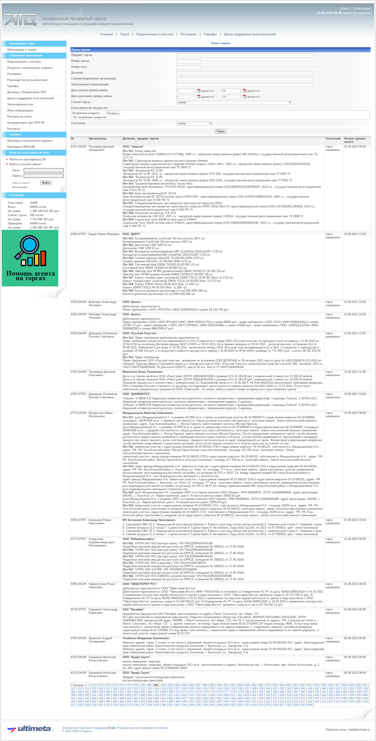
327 (177, 688)
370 (177, 691)
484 (73, 701)
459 (198, 698)
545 (198, 704)
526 (365, 701)
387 (296, 691)
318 (115, 688)
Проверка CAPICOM (21, 146)
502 (198, 701)
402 (101, 695)
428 (282, 695)
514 (282, 701)
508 (240, 701)
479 (338, 698)
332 (212, 688)
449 (129, 698)
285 (184, 685)
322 (143, 688)
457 (184, 698)
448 (122, 698)
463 (226, 698)
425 (261, 695)
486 (87, 701)
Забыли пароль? (21, 182)
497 (163, 701)
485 (80, 701)
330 (198, 688)
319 (122, 688)
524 (351, 701)
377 (226, 691)
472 (289, 698)
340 (268, 688)
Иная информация (20, 110)
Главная (106, 34)
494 (143, 701)
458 (191, 698)
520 (323, 701)
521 (330, 701)
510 (254, 701)
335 (233, 688)
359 (101, 691)
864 (310, 704)
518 (309, 701)
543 (184, 704)
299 (281, 685)
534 (122, 704)
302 (302, 685)
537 (143, 704)
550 (233, 704)
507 (233, 701)
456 (177, 698)
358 (94, 691)
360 (108, 691)
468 (261, 698)
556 (275, 704)
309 (351, 685)
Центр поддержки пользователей (250, 34)
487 (94, 701)
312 (73, 688)
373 (198, 691)
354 (365, 688)
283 (170, 685)
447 (115, 698)
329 (191, 688)
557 (282, 704)
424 (254, 695)
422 (240, 695)
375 (212, 691)
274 (107, 685)
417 (205, 695)
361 (115, 691)
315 (94, 688)
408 (143, 695)
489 (108, 701)
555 (268, 704)
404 (115, 695)
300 (288, 685)
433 (316, 695)
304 (316, 685)
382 (261, 691)
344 (296, 688)
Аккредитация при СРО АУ (25, 122)
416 (198, 695)
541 (170, 704)
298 (274, 685)
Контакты (13, 128)
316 (101, 688)
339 (261, 688)
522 (337, 701)
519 (316, 701)
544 (191, 704)
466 (247, 698)
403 (108, 695)
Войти (345, 8)
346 (310, 688)
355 (73, 691)
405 (122, 695)
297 (267, 685)
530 (94, 704)
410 (156, 695)
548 (219, 704)
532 (108, 704)
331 (205, 688)
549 (226, 704)
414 (184, 695)
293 (239, 685)
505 (219, 701)
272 (93, 685)
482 (358, 698)
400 (87, 695)
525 (358, 701)
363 (129, 691)
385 (282, 691)
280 (149, 685)
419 (219, 695)
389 (310, 691)
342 (282, 688)
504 (212, 701)
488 (101, 701)
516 (296, 701)
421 (233, 695)
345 (303, 688)
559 (296, 704)
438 (351, 695)
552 (247, 704)
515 (289, 701)
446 (108, 698)
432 (309, 695)
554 (261, 704)
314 (87, 688)
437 (344, 695)
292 (232, 685)
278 (135, 685)
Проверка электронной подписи (29, 140)
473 (296, 698)
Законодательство (20, 104)
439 (358, 695)
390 (317, 691)
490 (115, 701)
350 (338, 688)
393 (338, 691)
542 (177, 704)
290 (219, 685)
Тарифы (210, 34)
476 (317, 698)
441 (73, 698)
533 (115, 704)
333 (219, 688)
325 (163, 688)
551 (240, 704)
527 (73, 704)
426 (268, 695)
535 (129, 704)
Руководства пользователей (27, 80)
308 (344, 685)
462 (219, 698)
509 (247, 701)
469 (268, 698)
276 (121, 685)
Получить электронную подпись (30, 67)
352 (351, 688)
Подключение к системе (154, 34)
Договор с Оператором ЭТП (26, 92)
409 (150, 695)
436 (337, 695)
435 (330, 695)
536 (136, 704)
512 (268, 701)
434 (323, 695)
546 (205, 704)
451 (143, 698)
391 (324, 691)
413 (177, 695)
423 (247, 695)
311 (365, 685)
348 (324, 688)
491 (122, 701)
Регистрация (361, 8)
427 (275, 695)
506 (226, 701)
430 (296, 695)
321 (136, 688)
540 (163, 704)
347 (317, 688)
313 (80, 688)
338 (254, 688)
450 (136, 698)
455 (170, 698)
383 (268, 691)
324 (156, 688)
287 (198, 685)
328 (184, 688)
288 (205, 685)
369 (170, 691)
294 (246, 685)
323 (150, 688)
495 (150, 701)
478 (331, 698)
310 (358, 685)
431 (302, 695)
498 (170, 701)
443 (87, 698)
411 (163, 695)
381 (254, 691)
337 (247, 688)
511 (261, 701)
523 (344, 701)
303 (309, 685)
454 (163, 698)
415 (191, 695)
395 (351, 691)
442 (80, 698)
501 (191, 701)
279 (142, 685)
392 (331, 691)
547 (212, 704)
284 (177, 685)
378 (233, 691)
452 (150, 698)
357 (87, 691)
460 (205, 698)
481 (351, 698)
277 (128, 685)
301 (295, 685)
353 (358, 688)
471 (282, 698)
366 (150, 691)
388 (303, 691)
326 (170, 688)
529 (87, 704)
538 (150, 704)
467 (254, 698)
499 (177, 701)
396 (358, 691)
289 (212, 685)
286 (191, 685)
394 (344, 691)
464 (233, 698)
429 (289, 695)
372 (191, 691)
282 (163, 685)
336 (240, 688)
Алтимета (161, 727)
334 (226, 688)
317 (108, 688)
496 (156, 701)
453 (156, 698)
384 (275, 691)
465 (240, 698)
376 (219, 691)
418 (212, 695)
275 (114, 685)
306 (330, 685)
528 (80, 704)
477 (324, 698)
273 (100, 685)
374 (205, 691)
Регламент (188, 34)
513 (275, 701)
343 (289, 688)
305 (323, 685)
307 (337, 685)
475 (310, 698)
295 (253, 685)
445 (101, 698)
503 (205, 701)
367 (156, 691)
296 (260, 685)
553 (254, 704)
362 (122, 691)
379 (240, 691)
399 (80, 695)
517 (302, 701)
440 (365, 695)
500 (184, 701)
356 (80, 691)
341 (275, 688)
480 (344, 698)
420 (226, 695)
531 (101, 704)
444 (94, 698)
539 (156, 704)
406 (129, 695)
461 (212, 698)
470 (275, 698)
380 (247, 691)
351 (344, 688)
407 (136, 695)
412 (170, 695)
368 (163, 691)
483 (365, 698)
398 (73, 695)
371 (184, 691)
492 (129, 701)
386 (289, 691)
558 (289, 704)
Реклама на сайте (19, 116)
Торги (124, 34)
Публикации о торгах (22, 49)
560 (303, 704)
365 (143, 691)
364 (136, 691)
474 (303, 698)
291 (225, 685)
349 (331, 688)
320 (129, 688)
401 (94, 695)
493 (136, 701)
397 (365, 691)
